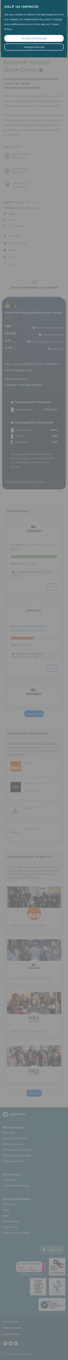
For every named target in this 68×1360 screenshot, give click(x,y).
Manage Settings (34, 47)
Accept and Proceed (34, 38)
